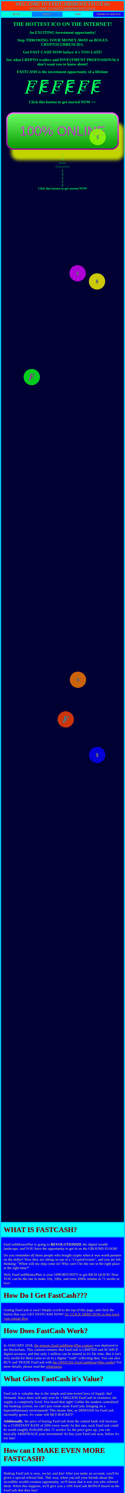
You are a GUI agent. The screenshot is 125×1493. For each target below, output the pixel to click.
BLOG (16, 14)
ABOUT (47, 14)
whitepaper (54, 1366)
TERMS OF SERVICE (108, 14)
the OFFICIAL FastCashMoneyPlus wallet (83, 1362)
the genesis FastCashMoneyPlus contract (64, 1345)
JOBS (78, 14)
